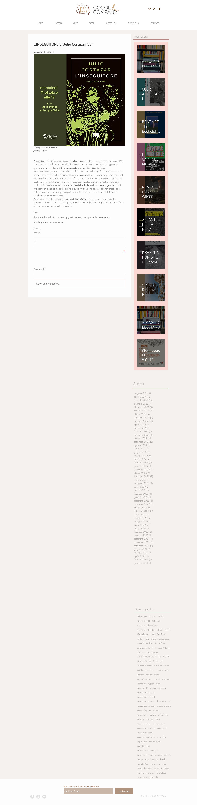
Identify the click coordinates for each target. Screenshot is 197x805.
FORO (167, 630)
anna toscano (159, 723)
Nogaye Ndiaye (162, 647)
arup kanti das (143, 746)
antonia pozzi (161, 728)
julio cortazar (56, 222)
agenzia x (141, 683)
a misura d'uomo (161, 665)
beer (164, 764)
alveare (140, 719)
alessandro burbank (146, 697)
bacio (140, 759)
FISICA (160, 630)
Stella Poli (157, 661)
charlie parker (41, 222)
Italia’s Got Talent (158, 634)
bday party (155, 764)
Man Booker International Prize (151, 643)
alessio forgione (144, 710)
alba (158, 683)
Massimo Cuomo (145, 647)
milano (60, 217)
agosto (151, 683)
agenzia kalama (144, 679)
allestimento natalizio (146, 714)
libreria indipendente (44, 217)
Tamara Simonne (144, 665)
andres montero (144, 723)
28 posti (153, 616)
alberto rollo (142, 688)
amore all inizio (153, 719)
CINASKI (156, 621)
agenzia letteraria (162, 679)
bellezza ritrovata (162, 768)
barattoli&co (143, 764)
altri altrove (163, 714)
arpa (139, 741)
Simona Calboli (144, 661)
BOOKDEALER (143, 621)
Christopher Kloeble (146, 630)
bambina (154, 759)
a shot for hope (162, 670)
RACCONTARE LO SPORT (149, 656)
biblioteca (161, 772)
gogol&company (74, 217)
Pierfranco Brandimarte (147, 652)
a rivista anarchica (145, 670)
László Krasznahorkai (160, 638)
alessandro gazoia (145, 701)
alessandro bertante (146, 692)
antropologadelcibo (146, 737)
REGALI (166, 656)
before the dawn (144, 768)
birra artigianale (150, 777)
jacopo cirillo (90, 217)
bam (147, 759)
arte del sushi (154, 741)
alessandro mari (163, 701)
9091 (161, 616)
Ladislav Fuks (143, 638)
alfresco (156, 710)
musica (37, 232)
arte (145, 741)
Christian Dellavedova (147, 625)
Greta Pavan (143, 634)
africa (156, 674)
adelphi (149, 674)
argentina (161, 737)
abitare (140, 674)
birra (139, 777)
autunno (167, 755)
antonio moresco (144, 732)
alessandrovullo (164, 705)
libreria (37, 228)
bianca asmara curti (146, 772)
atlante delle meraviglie (147, 750)
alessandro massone (146, 705)
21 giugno (142, 616)
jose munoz (104, 217)
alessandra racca (158, 688)
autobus (158, 755)
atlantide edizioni (145, 755)
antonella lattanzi (145, 728)
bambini (163, 759)
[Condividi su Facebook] (35, 242)
